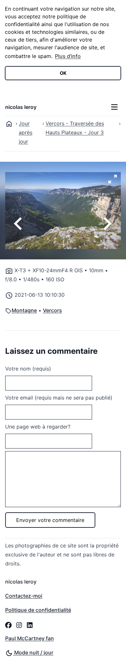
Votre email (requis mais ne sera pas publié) (58, 397)
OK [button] (63, 73)
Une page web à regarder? (37, 426)
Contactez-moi (23, 596)
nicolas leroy (21, 107)
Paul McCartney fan (29, 638)
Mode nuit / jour (33, 652)
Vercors (52, 310)
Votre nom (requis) (28, 368)
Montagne (24, 310)
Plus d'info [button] (68, 56)
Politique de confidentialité (38, 610)
